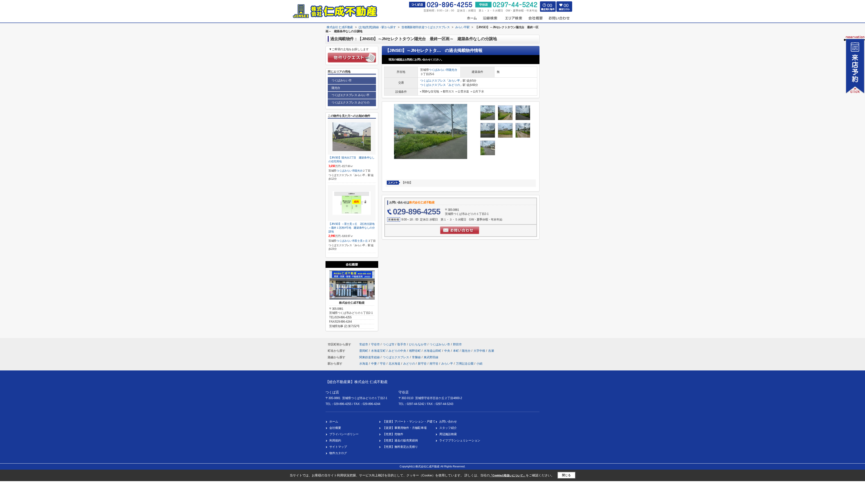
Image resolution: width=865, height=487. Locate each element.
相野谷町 (415, 350)
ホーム (333, 421)
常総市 (363, 344)
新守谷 (422, 363)
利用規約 (335, 440)
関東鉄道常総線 (370, 357)
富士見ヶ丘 (361, 240)
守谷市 (375, 344)
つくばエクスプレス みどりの (350, 102)
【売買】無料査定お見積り (400, 446)
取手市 (401, 344)
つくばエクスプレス (433, 80)
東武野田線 (431, 357)
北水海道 (394, 363)
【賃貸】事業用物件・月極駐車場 (405, 428)
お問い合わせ (448, 421)
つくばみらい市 (438, 69)
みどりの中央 (398, 350)
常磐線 (417, 357)
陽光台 (452, 69)
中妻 (374, 363)
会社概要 (335, 428)
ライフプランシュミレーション (459, 440)
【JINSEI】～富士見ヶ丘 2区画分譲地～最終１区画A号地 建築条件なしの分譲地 (351, 227)
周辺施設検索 (448, 434)
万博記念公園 (464, 363)
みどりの (454, 85)
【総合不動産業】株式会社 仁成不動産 (357, 382)
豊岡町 (364, 350)
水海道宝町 (379, 350)
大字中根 (479, 350)
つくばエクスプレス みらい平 (350, 95)
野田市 (457, 344)
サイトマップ (338, 446)
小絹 (479, 363)
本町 (456, 350)
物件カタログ (338, 453)
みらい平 (454, 80)
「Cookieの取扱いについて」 (508, 475)
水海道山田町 (433, 350)
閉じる (566, 475)
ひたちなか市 (418, 344)
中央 (447, 350)
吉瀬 (491, 350)
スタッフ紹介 (448, 428)
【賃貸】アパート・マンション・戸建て (409, 421)
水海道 (363, 363)
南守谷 (434, 363)
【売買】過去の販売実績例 (400, 440)
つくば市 (388, 344)
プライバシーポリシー (344, 434)
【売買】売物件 (393, 434)
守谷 (383, 363)
